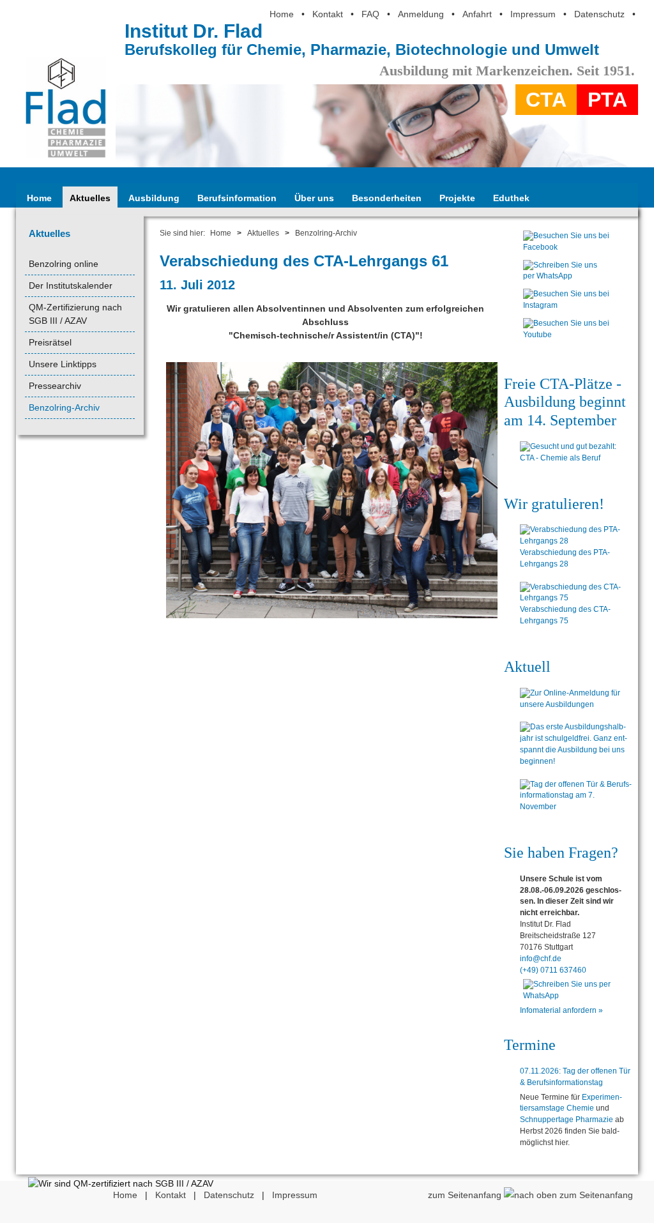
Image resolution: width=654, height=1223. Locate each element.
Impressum (533, 14)
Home (282, 14)
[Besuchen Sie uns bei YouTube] (566, 337)
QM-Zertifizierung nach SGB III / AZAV (75, 314)
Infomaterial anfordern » (561, 1010)
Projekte (457, 198)
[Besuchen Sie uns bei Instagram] (566, 308)
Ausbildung (153, 198)
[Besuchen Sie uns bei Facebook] (566, 250)
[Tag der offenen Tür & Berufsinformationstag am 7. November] (576, 796)
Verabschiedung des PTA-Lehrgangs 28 (565, 558)
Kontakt (327, 14)
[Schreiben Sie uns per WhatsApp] (566, 279)
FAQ (370, 14)
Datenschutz (599, 14)
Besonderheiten (387, 198)
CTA (546, 99)
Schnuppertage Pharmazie (566, 1119)
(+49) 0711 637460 (553, 970)
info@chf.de (540, 958)
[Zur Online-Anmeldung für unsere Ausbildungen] (576, 699)
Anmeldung (421, 14)
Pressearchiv (55, 386)
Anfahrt (477, 14)
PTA (607, 99)
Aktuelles (90, 198)
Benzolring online (63, 264)
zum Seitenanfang (466, 1195)
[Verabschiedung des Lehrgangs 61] (332, 617)
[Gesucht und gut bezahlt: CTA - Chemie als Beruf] (576, 452)
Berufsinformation (237, 198)
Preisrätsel (50, 342)
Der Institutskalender (70, 285)
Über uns (314, 198)
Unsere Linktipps (62, 364)
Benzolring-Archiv (64, 407)
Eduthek (511, 198)
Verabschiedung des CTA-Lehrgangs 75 (565, 615)
